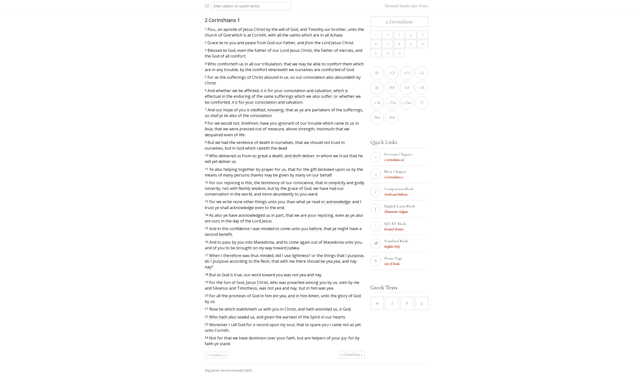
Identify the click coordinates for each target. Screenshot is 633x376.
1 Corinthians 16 (216, 355)
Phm (377, 117)
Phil (392, 87)
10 (423, 44)
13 (399, 53)
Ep (377, 87)
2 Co (407, 72)
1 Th (422, 87)
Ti (421, 102)
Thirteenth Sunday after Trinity (406, 5)
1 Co (392, 72)
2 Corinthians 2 (351, 354)
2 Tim (407, 102)
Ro (377, 72)
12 (387, 53)
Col (407, 87)
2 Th (377, 102)
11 (376, 53)
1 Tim (392, 102)
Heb (392, 117)
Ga (422, 72)
